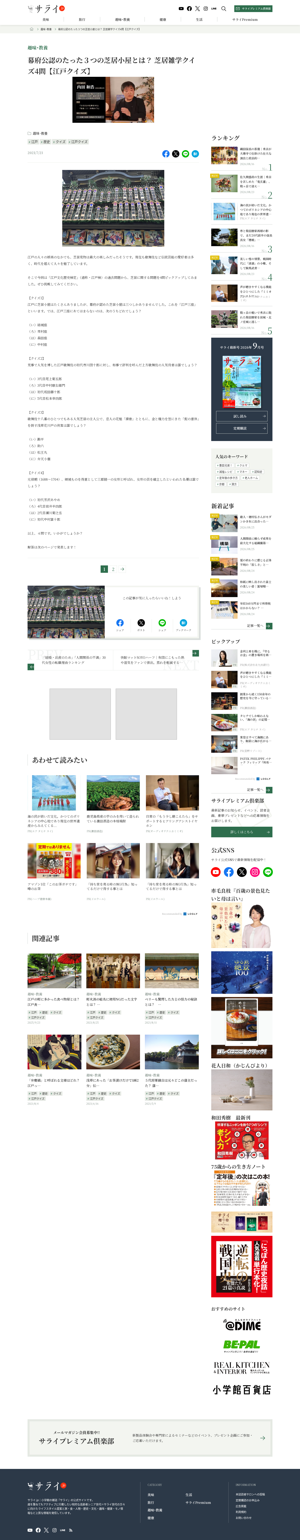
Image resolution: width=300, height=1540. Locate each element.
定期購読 (240, 428)
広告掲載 (241, 1506)
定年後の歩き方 (228, 478)
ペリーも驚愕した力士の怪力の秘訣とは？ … (171, 1002)
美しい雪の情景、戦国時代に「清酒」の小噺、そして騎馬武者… (255, 263)
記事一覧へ (255, 625)
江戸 (34, 141)
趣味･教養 (122, 19)
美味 (45, 19)
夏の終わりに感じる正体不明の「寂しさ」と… (255, 562)
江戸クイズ (79, 141)
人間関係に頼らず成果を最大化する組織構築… (255, 540)
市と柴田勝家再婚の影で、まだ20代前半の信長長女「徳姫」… (256, 235)
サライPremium (198, 1502)
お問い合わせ (244, 1518)
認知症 (258, 472)
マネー (243, 472)
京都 (221, 484)
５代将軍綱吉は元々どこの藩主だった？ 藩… (171, 1083)
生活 (199, 19)
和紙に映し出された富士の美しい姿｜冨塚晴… (255, 584)
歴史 (46, 141)
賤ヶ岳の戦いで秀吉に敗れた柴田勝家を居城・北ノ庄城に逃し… (255, 317)
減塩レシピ (225, 472)
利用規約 (241, 1512)
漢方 (234, 484)
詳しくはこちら (241, 832)
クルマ (243, 465)
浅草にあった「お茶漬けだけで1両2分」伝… (112, 1083)
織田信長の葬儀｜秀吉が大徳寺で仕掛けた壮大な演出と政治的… (255, 153)
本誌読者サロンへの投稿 (250, 1494)
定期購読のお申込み (248, 1500)
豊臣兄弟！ (225, 465)
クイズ (61, 141)
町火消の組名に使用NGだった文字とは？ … (111, 1002)
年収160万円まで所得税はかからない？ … (255, 605)
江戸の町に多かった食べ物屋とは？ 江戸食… (54, 1002)
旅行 (82, 19)
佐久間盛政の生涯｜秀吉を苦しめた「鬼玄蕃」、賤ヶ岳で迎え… (255, 181)
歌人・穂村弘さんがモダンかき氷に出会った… (255, 519)
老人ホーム (251, 478)
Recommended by (172, 913)
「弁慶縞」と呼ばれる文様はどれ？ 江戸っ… (54, 1083)
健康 (163, 19)
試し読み (240, 416)
